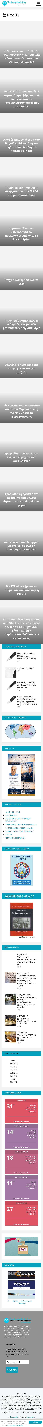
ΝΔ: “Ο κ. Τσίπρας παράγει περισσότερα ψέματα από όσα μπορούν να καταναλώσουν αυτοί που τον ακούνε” (21, 99)
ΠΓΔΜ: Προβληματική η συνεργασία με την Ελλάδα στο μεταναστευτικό (21, 191)
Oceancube (14, 1417)
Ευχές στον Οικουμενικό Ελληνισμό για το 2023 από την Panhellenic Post (27, 959)
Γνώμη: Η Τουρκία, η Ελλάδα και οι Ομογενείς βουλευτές (26, 656)
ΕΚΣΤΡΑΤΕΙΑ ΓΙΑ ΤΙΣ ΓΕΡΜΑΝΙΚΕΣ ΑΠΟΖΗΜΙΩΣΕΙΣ (18, 820)
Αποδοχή (35, 1422)
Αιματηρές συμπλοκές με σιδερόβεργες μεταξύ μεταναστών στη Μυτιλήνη (21, 324)
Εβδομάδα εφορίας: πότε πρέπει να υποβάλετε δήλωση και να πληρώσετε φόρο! (21, 499)
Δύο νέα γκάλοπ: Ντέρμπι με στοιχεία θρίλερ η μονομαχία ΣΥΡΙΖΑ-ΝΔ (21, 545)
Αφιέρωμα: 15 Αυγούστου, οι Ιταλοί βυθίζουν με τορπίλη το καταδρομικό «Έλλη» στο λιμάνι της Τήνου (27, 979)
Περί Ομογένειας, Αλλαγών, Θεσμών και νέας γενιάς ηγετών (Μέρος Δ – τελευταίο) (27, 700)
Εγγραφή (12, 1369)
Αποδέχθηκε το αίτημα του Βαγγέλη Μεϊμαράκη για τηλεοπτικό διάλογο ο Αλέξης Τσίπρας (21, 145)
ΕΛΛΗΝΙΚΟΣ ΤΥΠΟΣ (13, 812)
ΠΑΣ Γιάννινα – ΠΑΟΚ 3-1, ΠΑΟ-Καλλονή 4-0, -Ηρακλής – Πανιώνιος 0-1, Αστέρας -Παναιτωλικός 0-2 (21, 56)
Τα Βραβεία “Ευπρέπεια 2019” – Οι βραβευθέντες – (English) (26, 1036)
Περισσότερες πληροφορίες (15, 1425)
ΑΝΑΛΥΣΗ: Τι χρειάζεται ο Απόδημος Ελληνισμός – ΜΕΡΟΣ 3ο (27, 1020)
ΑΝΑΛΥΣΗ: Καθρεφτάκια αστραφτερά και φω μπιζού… (21, 368)
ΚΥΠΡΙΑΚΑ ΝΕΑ (11, 815)
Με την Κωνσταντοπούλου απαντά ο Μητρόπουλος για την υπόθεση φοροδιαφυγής (21, 410)
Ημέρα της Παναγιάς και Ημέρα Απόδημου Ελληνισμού (26, 685)
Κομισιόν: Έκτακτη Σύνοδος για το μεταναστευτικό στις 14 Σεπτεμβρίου (21, 233)
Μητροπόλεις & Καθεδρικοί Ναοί (19, 828)
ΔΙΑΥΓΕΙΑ (9, 835)
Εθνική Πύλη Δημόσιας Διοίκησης (19, 831)
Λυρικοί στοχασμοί (25, 668)
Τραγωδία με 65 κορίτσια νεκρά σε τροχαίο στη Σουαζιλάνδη (21, 457)
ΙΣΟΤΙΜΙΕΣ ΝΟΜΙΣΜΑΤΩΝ (15, 838)
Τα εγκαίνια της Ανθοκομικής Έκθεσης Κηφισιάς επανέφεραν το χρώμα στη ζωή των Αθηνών (26, 1001)
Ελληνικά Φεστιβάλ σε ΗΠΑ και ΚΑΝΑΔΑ (21, 824)
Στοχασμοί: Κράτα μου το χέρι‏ (21, 281)
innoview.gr (31, 1417)
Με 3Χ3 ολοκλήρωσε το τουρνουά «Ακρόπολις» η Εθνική (21, 589)
